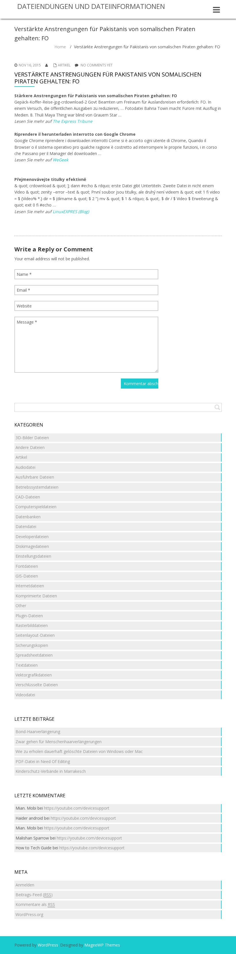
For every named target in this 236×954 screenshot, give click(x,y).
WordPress (48, 945)
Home (60, 46)
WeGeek (60, 159)
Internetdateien (30, 585)
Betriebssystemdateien (37, 487)
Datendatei (26, 526)
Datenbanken (28, 516)
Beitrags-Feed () (34, 894)
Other (21, 605)
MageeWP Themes (102, 945)
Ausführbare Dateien (35, 477)
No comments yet (97, 65)
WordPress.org (29, 914)
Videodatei (25, 694)
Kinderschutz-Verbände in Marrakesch (51, 771)
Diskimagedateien (32, 546)
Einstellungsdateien (33, 556)
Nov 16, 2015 (30, 65)
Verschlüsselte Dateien (37, 684)
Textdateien (27, 665)
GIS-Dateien (27, 576)
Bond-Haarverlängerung (38, 731)
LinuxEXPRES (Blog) (71, 211)
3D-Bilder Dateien (32, 437)
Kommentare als (35, 904)
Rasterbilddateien (32, 625)
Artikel (64, 65)
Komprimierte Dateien (36, 596)
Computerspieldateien (36, 506)
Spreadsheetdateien (34, 655)
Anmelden (25, 885)
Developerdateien (32, 536)
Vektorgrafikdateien (34, 675)
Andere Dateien (30, 447)
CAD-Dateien (28, 497)
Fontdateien (27, 566)
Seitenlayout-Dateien (35, 635)
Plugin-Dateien (29, 615)
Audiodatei (25, 467)
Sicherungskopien (32, 645)
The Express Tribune (72, 121)
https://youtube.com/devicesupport (76, 808)
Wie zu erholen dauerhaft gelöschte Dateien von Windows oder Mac (79, 751)
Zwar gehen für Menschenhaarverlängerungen (59, 741)
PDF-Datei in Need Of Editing (43, 761)
